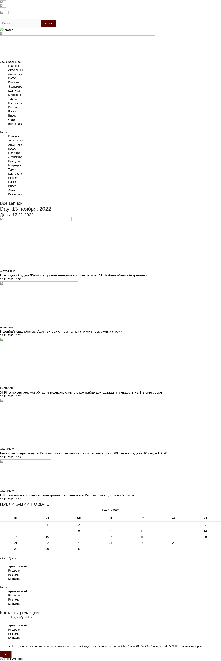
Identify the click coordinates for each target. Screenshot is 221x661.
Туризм (12, 99)
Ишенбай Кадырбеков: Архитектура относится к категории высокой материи (61, 331)
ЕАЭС (12, 78)
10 (110, 531)
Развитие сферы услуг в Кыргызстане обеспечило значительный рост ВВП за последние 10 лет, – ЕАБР (83, 453)
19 (173, 536)
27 (205, 543)
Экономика (15, 86)
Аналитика (15, 74)
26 (173, 543)
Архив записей (17, 566)
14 (15, 536)
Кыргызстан (15, 103)
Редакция (14, 570)
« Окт (3, 558)
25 (142, 543)
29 (47, 548)
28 (15, 548)
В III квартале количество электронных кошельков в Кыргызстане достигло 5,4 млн (67, 495)
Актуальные (16, 70)
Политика (14, 82)
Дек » (12, 558)
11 (142, 531)
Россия (12, 107)
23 (78, 543)
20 (205, 536)
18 (142, 536)
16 (78, 536)
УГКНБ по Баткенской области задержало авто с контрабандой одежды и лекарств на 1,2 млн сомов (81, 392)
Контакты (14, 578)
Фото (11, 119)
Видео (12, 115)
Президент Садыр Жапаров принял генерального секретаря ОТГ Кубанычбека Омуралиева (74, 275)
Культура (14, 90)
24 (110, 543)
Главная (13, 65)
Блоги (12, 111)
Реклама (13, 574)
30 (78, 548)
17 (110, 536)
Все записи (15, 123)
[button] (110, 132)
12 (173, 531)
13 (205, 531)
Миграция (14, 94)
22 (47, 543)
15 (47, 536)
